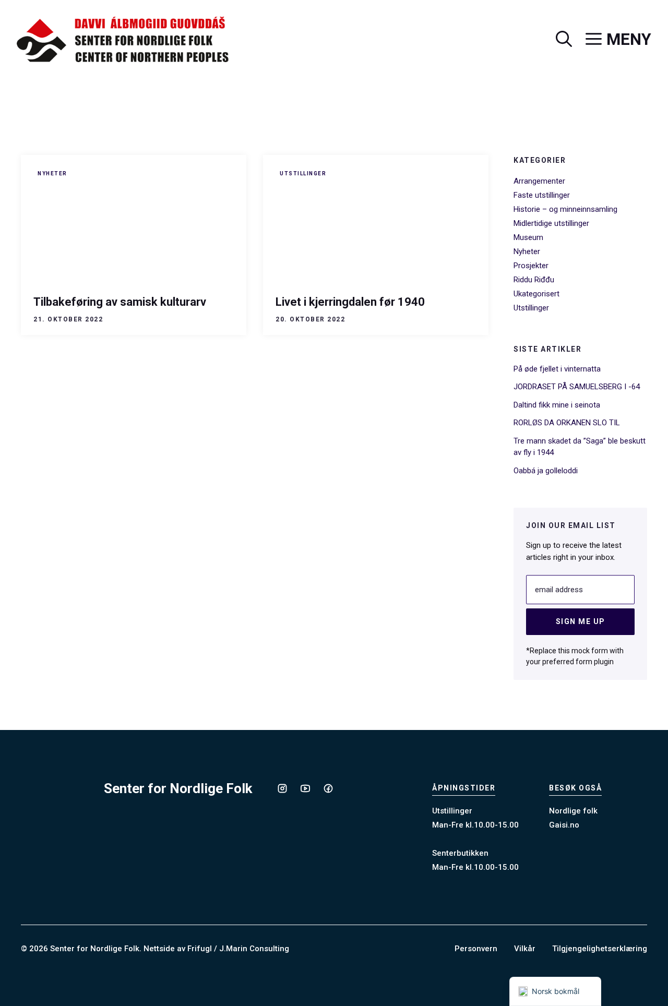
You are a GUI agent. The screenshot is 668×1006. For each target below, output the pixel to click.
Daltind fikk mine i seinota (557, 405)
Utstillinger (303, 173)
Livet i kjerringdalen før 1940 (350, 301)
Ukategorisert (536, 293)
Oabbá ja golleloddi (546, 470)
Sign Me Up (580, 621)
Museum (528, 237)
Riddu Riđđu (534, 279)
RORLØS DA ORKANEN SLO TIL (567, 422)
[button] (557, 39)
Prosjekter (531, 265)
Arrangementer (539, 181)
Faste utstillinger (542, 195)
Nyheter (52, 173)
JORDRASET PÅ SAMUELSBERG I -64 (577, 386)
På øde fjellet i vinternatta (557, 369)
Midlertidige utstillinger (551, 223)
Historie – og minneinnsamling (565, 209)
